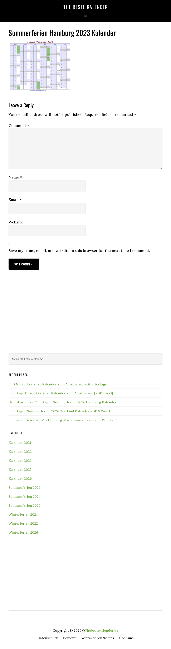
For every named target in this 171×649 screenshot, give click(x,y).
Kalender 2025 (20, 469)
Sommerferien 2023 (24, 487)
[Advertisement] (85, 315)
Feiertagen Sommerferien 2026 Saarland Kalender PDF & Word (59, 411)
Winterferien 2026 (23, 532)
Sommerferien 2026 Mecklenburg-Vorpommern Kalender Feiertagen (64, 420)
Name (15, 177)
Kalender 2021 (20, 442)
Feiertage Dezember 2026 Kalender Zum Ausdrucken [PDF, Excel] (61, 393)
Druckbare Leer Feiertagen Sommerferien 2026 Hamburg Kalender (63, 402)
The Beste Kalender (85, 6)
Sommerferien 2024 (25, 496)
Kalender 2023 (20, 460)
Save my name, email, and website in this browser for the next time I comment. (79, 250)
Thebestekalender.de (101, 630)
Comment (19, 125)
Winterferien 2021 (23, 514)
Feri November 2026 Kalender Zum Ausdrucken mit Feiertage (58, 384)
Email (15, 199)
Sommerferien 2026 (24, 505)
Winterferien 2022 (23, 523)
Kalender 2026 (20, 478)
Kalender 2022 (20, 451)
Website (16, 222)
